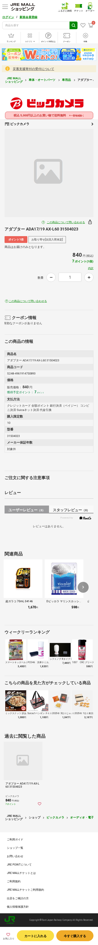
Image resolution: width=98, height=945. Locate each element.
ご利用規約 (14, 881)
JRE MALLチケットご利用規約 (25, 889)
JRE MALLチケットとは (21, 873)
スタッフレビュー (71, 510)
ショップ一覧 (15, 847)
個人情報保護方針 (18, 906)
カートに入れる (35, 936)
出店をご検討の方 (18, 898)
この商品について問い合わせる (66, 222)
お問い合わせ (15, 856)
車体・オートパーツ (42, 80)
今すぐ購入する (75, 936)
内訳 (90, 268)
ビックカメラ (19, 124)
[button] (83, 587)
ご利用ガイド (15, 839)
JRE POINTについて (19, 864)
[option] (49, 173)
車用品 (67, 80)
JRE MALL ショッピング (14, 80)
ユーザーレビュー (26, 510)
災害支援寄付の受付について (33, 69)
